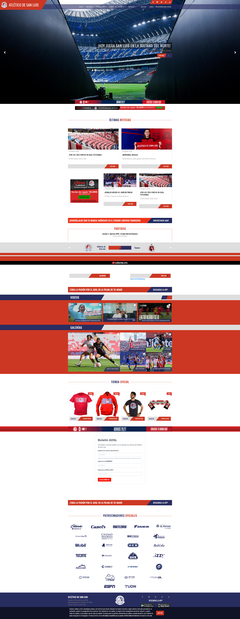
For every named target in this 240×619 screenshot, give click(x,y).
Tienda (151, 7)
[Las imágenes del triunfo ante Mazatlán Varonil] (159, 361)
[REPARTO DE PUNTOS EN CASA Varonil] (133, 342)
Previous (69, 248)
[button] (4, 52)
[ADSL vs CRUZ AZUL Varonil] (133, 361)
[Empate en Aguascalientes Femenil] (94, 352)
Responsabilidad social (163, 7)
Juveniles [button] (121, 7)
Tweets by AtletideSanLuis (137, 279)
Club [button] (81, 7)
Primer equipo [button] (100, 7)
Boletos (143, 7)
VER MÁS (81, 406)
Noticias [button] (89, 7)
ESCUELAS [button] (131, 7)
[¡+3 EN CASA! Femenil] (159, 342)
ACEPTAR (160, 613)
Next (171, 248)
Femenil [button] (111, 7)
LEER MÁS (113, 166)
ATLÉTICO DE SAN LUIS (24, 5)
